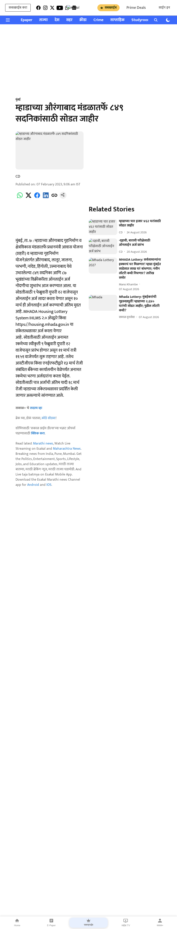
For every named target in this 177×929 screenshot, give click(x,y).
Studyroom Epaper (147, 20)
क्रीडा (83, 20)
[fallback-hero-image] (103, 227)
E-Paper (51, 925)
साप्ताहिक (117, 20)
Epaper (26, 20)
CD (18, 176)
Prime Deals (136, 8)
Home (17, 925)
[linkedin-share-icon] (45, 198)
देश (57, 20)
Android (33, 485)
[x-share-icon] (28, 198)
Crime (98, 20)
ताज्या (43, 20)
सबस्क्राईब (111, 7)
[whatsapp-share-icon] (19, 198)
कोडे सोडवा (49, 418)
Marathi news (43, 443)
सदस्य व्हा (36, 408)
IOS (48, 485)
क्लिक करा (38, 433)
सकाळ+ (160, 925)
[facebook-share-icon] (37, 198)
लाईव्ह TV (126, 925)
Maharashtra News (67, 449)
